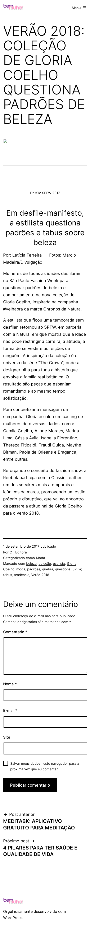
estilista (59, 563)
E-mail (10, 710)
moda (20, 569)
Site (6, 737)
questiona (63, 569)
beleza (31, 563)
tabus (7, 575)
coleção (45, 563)
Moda (40, 558)
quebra (47, 569)
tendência (21, 575)
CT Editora (18, 552)
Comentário (15, 632)
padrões (33, 569)
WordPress (12, 918)
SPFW (76, 569)
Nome (10, 684)
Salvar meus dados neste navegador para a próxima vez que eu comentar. (44, 766)
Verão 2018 (40, 575)
